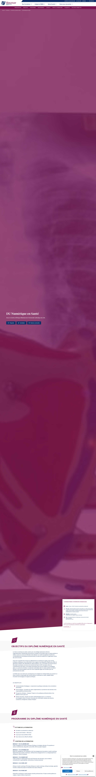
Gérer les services (67, 767)
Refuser (78, 771)
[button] (93, 756)
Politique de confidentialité (72, 774)
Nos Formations (26, 4)
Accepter (67, 771)
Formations (8, 10)
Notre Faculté (51, 4)
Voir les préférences (89, 771)
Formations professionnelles (16, 10)
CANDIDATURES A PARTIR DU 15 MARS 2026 (75, 601)
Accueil (3, 10)
